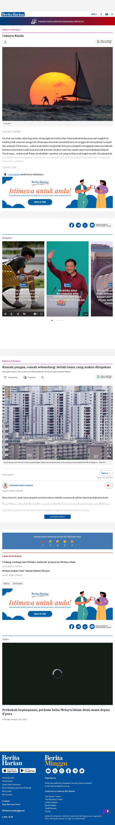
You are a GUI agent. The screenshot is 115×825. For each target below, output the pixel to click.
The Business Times (54, 799)
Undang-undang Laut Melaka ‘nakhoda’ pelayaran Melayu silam (38, 562)
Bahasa (6, 583)
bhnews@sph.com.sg (60, 786)
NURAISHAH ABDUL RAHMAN (21, 485)
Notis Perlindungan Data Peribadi (16, 788)
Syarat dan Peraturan (11, 784)
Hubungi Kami (8, 777)
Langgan (6, 801)
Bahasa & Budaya (11, 29)
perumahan (17, 583)
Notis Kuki (6, 791)
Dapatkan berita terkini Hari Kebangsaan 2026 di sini (61, 21)
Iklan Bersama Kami (11, 804)
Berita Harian (50, 805)
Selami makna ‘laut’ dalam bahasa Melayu (26, 571)
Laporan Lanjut (57, 517)
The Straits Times (53, 796)
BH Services (7, 794)
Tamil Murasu (50, 808)
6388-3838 (7, 816)
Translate (31, 377)
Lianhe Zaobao (51, 802)
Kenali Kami (7, 781)
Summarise (13, 377)
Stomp (48, 811)
